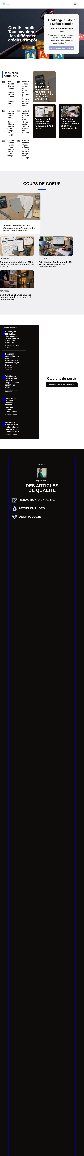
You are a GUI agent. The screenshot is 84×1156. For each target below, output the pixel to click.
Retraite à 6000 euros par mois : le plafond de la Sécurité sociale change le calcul (26, 93)
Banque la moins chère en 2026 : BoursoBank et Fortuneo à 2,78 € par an (12, 359)
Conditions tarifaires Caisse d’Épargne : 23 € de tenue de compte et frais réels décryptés (27, 149)
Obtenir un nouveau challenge (61, 48)
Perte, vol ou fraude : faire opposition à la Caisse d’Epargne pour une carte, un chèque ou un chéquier (12, 123)
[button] (75, 3)
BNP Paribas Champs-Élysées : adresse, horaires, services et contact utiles (11, 92)
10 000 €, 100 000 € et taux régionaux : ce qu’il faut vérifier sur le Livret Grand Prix (19, 228)
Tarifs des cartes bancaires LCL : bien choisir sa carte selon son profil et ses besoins (26, 122)
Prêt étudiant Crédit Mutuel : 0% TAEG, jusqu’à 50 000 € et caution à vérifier (12, 381)
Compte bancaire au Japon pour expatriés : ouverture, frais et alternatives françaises (12, 148)
